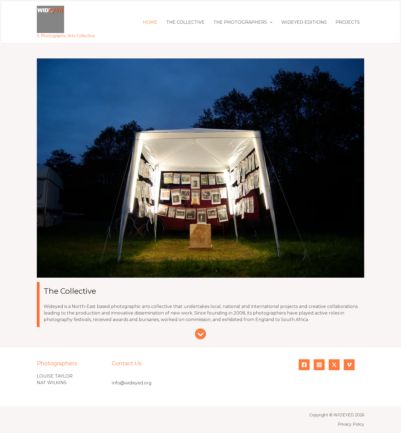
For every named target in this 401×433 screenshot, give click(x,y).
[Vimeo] (349, 364)
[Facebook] (304, 364)
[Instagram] (319, 364)
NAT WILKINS (52, 382)
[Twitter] (334, 364)
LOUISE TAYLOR (55, 376)
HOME (150, 22)
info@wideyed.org (132, 382)
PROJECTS (348, 22)
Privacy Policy (351, 424)
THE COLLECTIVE (185, 22)
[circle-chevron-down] (200, 334)
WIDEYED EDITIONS (304, 22)
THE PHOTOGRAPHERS (240, 22)
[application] (270, 22)
